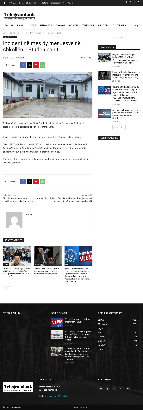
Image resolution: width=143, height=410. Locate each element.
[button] (136, 25)
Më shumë (118, 127)
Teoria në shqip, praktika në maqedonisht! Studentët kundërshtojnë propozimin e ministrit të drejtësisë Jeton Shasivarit (77, 354)
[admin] (5, 57)
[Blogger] (100, 388)
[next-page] (9, 288)
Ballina (5, 33)
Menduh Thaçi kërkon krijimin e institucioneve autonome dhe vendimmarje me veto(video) (46, 271)
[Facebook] (122, 2)
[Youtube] (138, 2)
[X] (130, 2)
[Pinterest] (36, 65)
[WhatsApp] (42, 65)
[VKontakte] (128, 388)
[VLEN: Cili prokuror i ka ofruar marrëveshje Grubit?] (57, 322)
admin (11, 58)
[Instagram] (126, 2)
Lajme (12, 33)
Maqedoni (13, 37)
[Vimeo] (134, 2)
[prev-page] (5, 288)
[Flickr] (114, 388)
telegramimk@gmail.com (58, 396)
